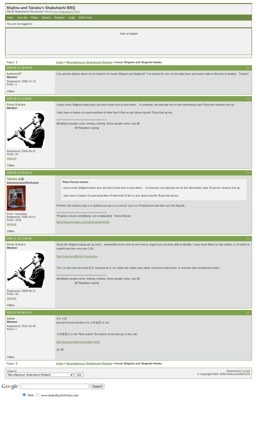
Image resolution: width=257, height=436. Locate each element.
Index (10, 17)
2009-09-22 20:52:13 (19, 172)
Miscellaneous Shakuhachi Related (89, 62)
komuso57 (14, 74)
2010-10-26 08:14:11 (19, 312)
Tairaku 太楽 (15, 179)
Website (12, 158)
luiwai (11, 318)
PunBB (246, 370)
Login (72, 17)
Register (59, 17)
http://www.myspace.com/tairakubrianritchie (82, 221)
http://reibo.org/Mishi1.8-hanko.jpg (77, 256)
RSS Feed (85, 17)
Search (46, 17)
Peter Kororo (16, 104)
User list (22, 17)
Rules (34, 17)
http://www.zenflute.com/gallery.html (78, 341)
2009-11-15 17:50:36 (19, 238)
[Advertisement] (69, 45)
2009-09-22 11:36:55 (19, 98)
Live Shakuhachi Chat (66, 11)
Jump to (12, 370)
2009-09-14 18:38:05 (19, 67)
